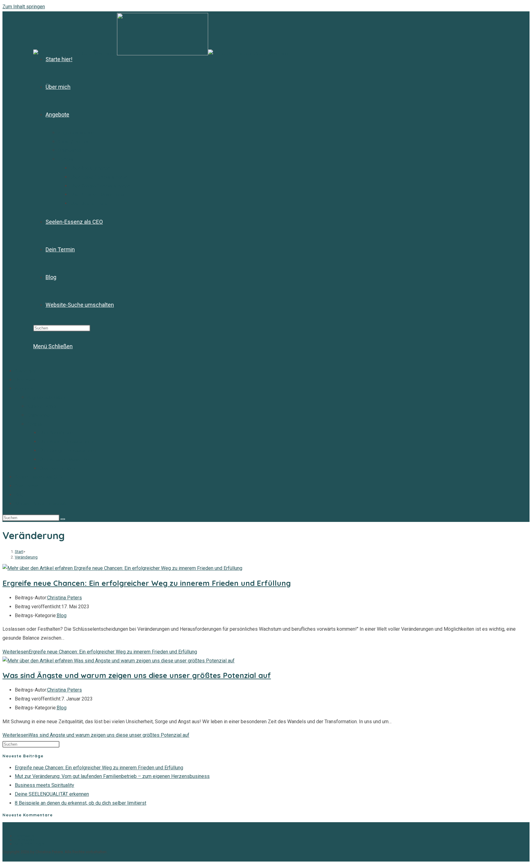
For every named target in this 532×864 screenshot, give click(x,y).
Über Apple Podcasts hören (67, 441)
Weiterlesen (99, 652)
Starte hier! (26, 371)
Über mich (25, 380)
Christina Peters (64, 598)
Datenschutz (26, 840)
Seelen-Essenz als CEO (38, 477)
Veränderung (26, 557)
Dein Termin (26, 486)
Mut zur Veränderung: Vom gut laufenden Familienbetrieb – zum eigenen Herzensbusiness (112, 776)
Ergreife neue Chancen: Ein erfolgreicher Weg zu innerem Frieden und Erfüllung (146, 583)
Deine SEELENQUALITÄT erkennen (52, 794)
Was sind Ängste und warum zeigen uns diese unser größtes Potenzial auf (136, 675)
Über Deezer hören (58, 468)
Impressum (25, 836)
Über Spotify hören (58, 433)
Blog (19, 495)
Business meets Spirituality (44, 785)
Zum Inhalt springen (23, 7)
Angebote (24, 388)
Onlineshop (38, 415)
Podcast (35, 424)
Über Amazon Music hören (66, 459)
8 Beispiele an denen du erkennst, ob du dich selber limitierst (80, 803)
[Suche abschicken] (63, 519)
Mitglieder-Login (29, 844)
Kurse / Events (42, 406)
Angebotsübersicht (46, 397)
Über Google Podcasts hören (68, 450)
